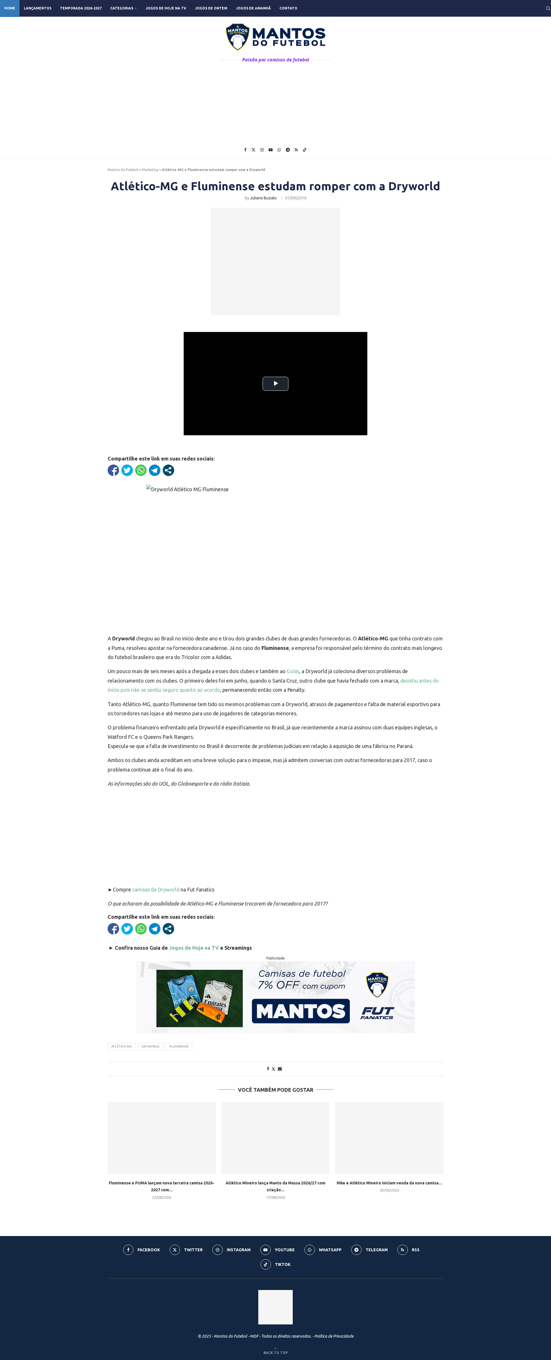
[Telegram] (288, 150)
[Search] (548, 8)
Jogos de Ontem (211, 8)
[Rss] (296, 150)
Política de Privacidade (334, 1336)
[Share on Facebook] (268, 1068)
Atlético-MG (121, 1046)
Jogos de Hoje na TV (165, 8)
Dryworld (151, 1046)
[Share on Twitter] (273, 1068)
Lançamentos (37, 8)
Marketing (150, 170)
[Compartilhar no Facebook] (113, 470)
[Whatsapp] (279, 150)
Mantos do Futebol (123, 170)
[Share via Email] (280, 1068)
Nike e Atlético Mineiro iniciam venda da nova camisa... (389, 1183)
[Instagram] (262, 150)
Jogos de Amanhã (253, 8)
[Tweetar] (127, 470)
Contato (288, 8)
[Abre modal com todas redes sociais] (168, 470)
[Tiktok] (305, 150)
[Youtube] (271, 150)
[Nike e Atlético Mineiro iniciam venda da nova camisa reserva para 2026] (389, 1138)
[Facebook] (245, 150)
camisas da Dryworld (155, 889)
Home (9, 8)
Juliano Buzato (263, 198)
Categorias (121, 8)
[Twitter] (253, 150)
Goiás (293, 671)
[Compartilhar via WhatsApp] (141, 470)
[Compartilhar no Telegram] (154, 470)
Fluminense (179, 1046)
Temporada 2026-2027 (81, 8)
